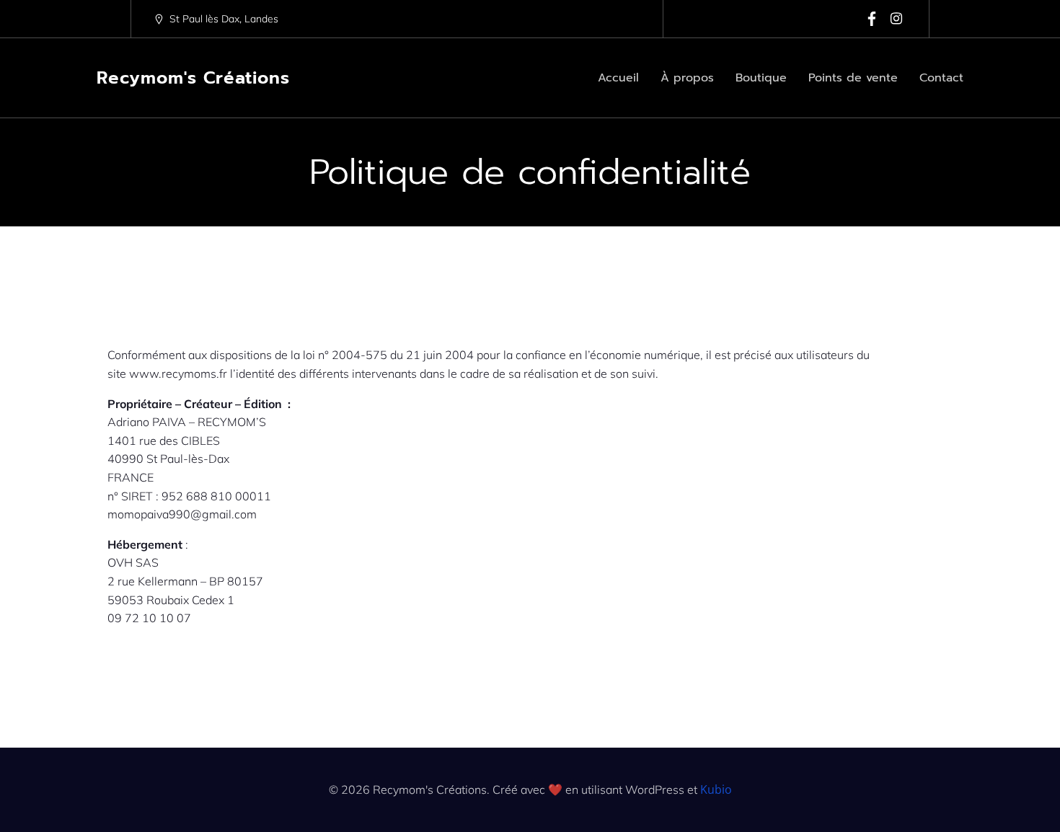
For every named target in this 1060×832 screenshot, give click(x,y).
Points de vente (853, 78)
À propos (687, 78)
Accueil (618, 78)
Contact (941, 78)
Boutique (761, 78)
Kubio (716, 789)
